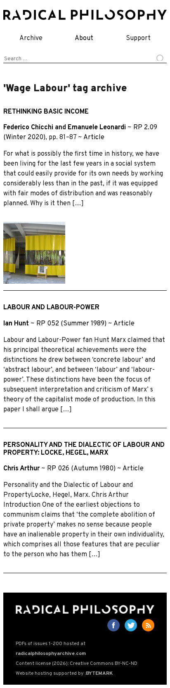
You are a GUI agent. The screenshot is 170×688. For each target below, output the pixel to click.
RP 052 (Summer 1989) (71, 324)
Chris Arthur (21, 469)
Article (93, 137)
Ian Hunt (16, 324)
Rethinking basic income (46, 112)
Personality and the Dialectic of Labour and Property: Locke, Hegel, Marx (84, 449)
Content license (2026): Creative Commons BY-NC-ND (76, 663)
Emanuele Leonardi (97, 127)
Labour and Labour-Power (51, 308)
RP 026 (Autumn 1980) (81, 469)
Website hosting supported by (64, 673)
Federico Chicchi (28, 127)
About (84, 38)
